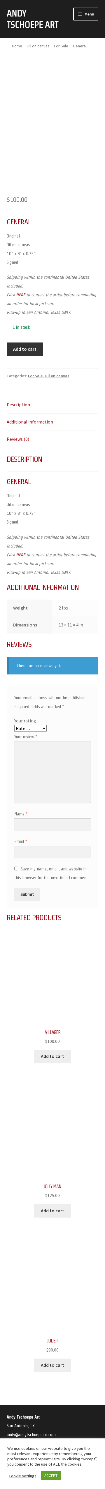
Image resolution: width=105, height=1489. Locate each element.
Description (18, 404)
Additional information (30, 422)
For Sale (61, 46)
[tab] (53, 405)
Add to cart (24, 349)
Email (20, 841)
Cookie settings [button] (22, 1475)
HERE (20, 294)
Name (21, 813)
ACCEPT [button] (50, 1475)
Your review (25, 736)
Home (17, 46)
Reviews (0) (18, 439)
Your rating (25, 721)
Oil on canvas (38, 46)
